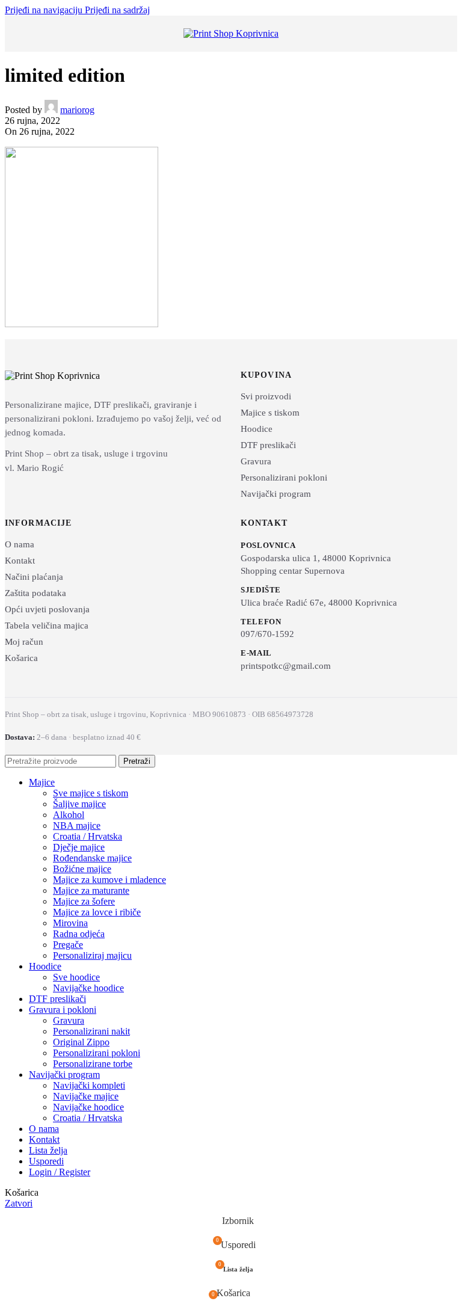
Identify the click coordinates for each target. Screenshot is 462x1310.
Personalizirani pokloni (284, 477)
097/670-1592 (267, 634)
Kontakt (20, 560)
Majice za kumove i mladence (109, 880)
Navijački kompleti (89, 1085)
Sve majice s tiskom (90, 793)
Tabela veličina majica (46, 625)
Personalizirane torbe (92, 1064)
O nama (19, 544)
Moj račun (24, 642)
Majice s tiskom (270, 412)
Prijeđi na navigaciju (45, 10)
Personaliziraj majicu (92, 955)
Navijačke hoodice (88, 988)
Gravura (256, 461)
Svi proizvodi (266, 396)
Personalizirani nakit (91, 1031)
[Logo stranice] (231, 33)
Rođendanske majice (92, 858)
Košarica (21, 658)
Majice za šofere (84, 901)
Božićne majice (82, 869)
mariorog (77, 110)
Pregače (68, 944)
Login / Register (59, 1172)
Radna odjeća (79, 934)
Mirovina (70, 923)
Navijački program (276, 494)
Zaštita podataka (35, 593)
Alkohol (68, 815)
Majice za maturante (91, 890)
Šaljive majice (79, 804)
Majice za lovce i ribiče (97, 912)
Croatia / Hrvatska (87, 836)
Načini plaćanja (34, 577)
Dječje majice (79, 847)
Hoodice (257, 429)
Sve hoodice (76, 977)
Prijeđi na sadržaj (117, 10)
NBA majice (76, 825)
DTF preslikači (268, 445)
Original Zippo (81, 1042)
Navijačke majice (86, 1096)
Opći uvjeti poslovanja (47, 609)
